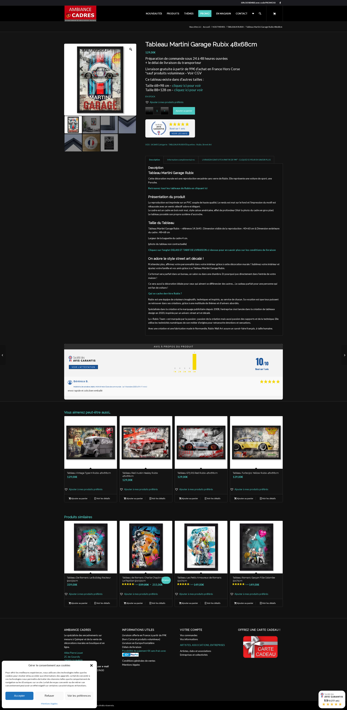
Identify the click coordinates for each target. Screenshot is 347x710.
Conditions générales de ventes (138, 660)
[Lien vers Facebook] (280, 2)
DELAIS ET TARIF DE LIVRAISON (189, 250)
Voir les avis (179, 133)
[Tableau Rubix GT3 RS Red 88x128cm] (3, 355)
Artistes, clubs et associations (195, 651)
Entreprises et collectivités (194, 654)
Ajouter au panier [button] (79, 498)
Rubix (199, 144)
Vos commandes (188, 635)
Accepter (19, 695)
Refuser (49, 695)
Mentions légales (49, 703)
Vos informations (189, 639)
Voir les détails (103, 498)
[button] (91, 665)
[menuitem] (153, 13)
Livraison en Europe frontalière (138, 643)
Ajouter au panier (184, 110)
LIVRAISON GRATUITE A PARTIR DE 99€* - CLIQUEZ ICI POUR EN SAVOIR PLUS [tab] (236, 159)
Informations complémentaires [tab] (181, 159)
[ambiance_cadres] (80, 13)
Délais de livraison (131, 647)
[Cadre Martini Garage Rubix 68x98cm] (344, 355)
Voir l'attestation (83, 367)
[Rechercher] (260, 13)
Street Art (207, 144)
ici (206, 188)
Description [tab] (154, 159)
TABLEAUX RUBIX (177, 144)
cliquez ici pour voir (186, 86)
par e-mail (103, 666)
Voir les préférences (79, 695)
